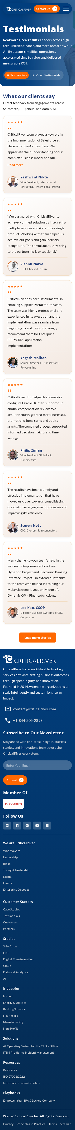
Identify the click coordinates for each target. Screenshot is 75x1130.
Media (7, 876)
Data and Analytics (15, 972)
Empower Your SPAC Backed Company (29, 1100)
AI (4, 978)
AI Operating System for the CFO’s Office (30, 1046)
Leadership (10, 857)
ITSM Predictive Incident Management (28, 1052)
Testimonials (18, 75)
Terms (53, 1124)
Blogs (6, 863)
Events (7, 883)
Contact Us (43, 9)
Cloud (7, 965)
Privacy (8, 1124)
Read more (16, 165)
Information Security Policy (21, 1083)
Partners (9, 929)
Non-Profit (10, 1028)
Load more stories (37, 637)
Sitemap (65, 1124)
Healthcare (10, 1015)
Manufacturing (13, 1022)
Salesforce (10, 946)
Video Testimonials (48, 75)
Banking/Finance (14, 1009)
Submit (12, 780)
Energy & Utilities (14, 1002)
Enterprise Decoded (16, 889)
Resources (10, 1070)
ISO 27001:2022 (14, 1076)
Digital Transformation (18, 959)
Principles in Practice (31, 1124)
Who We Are (11, 850)
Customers (10, 922)
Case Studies (11, 909)
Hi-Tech (8, 996)
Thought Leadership (16, 870)
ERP (6, 953)
